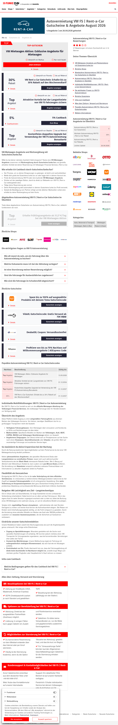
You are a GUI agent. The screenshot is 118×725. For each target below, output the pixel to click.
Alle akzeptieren (16, 719)
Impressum (34, 715)
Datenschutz (24, 715)
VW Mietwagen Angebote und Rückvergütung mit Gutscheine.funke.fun (91, 64)
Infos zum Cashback (82, 100)
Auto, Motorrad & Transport (84, 222)
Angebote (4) (27, 37)
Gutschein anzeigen (54, 305)
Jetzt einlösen (35, 64)
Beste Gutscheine (89, 714)
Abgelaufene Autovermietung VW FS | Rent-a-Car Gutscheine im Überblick (92, 73)
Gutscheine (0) (14, 37)
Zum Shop (54, 123)
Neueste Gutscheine (106, 714)
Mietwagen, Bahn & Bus (83, 226)
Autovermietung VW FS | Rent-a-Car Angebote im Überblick (88, 79)
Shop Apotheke (81, 9)
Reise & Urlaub (100, 226)
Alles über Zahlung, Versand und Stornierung (91, 103)
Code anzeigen (54, 223)
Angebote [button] (30, 9)
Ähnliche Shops (80, 69)
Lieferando (62, 9)
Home (4, 9)
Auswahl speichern (45, 719)
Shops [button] (10, 9)
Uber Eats (70, 9)
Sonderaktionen (63, 714)
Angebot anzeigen (54, 88)
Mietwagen (101, 222)
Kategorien (41, 9)
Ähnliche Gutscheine (82, 96)
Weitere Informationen (83, 113)
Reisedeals (51, 9)
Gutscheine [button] (20, 9)
